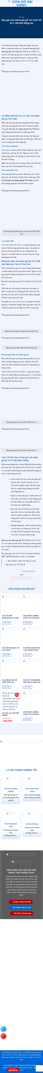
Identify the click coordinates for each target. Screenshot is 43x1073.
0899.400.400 (13, 1069)
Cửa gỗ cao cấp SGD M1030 (10, 714)
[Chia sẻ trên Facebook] (16, 578)
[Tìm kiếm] (40, 3)
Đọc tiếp (6, 622)
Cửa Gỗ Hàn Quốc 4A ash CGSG (10, 649)
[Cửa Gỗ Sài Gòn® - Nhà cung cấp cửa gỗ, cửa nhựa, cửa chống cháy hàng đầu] (21, 3)
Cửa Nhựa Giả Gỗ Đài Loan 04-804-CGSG (31, 649)
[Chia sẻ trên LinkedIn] (31, 578)
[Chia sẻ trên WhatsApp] (12, 578)
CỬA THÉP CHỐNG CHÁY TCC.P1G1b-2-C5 (31, 714)
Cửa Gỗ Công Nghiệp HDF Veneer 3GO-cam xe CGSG (31, 682)
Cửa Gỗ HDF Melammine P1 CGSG (10, 617)
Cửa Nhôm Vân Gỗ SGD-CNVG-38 (9, 681)
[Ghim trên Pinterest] (27, 578)
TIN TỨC (21, 17)
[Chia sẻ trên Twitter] (19, 578)
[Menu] (3, 3)
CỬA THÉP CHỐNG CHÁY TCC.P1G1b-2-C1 (31, 618)
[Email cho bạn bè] (23, 578)
